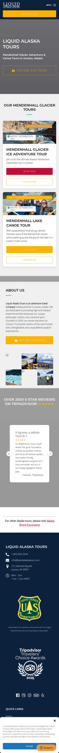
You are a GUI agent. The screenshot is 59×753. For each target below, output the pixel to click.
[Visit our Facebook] (17, 695)
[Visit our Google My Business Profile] (23, 695)
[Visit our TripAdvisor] (36, 695)
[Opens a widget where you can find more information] (46, 748)
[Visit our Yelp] (42, 695)
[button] (54, 720)
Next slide (50, 453)
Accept (29, 746)
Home (9, 716)
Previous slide (8, 453)
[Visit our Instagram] (29, 695)
